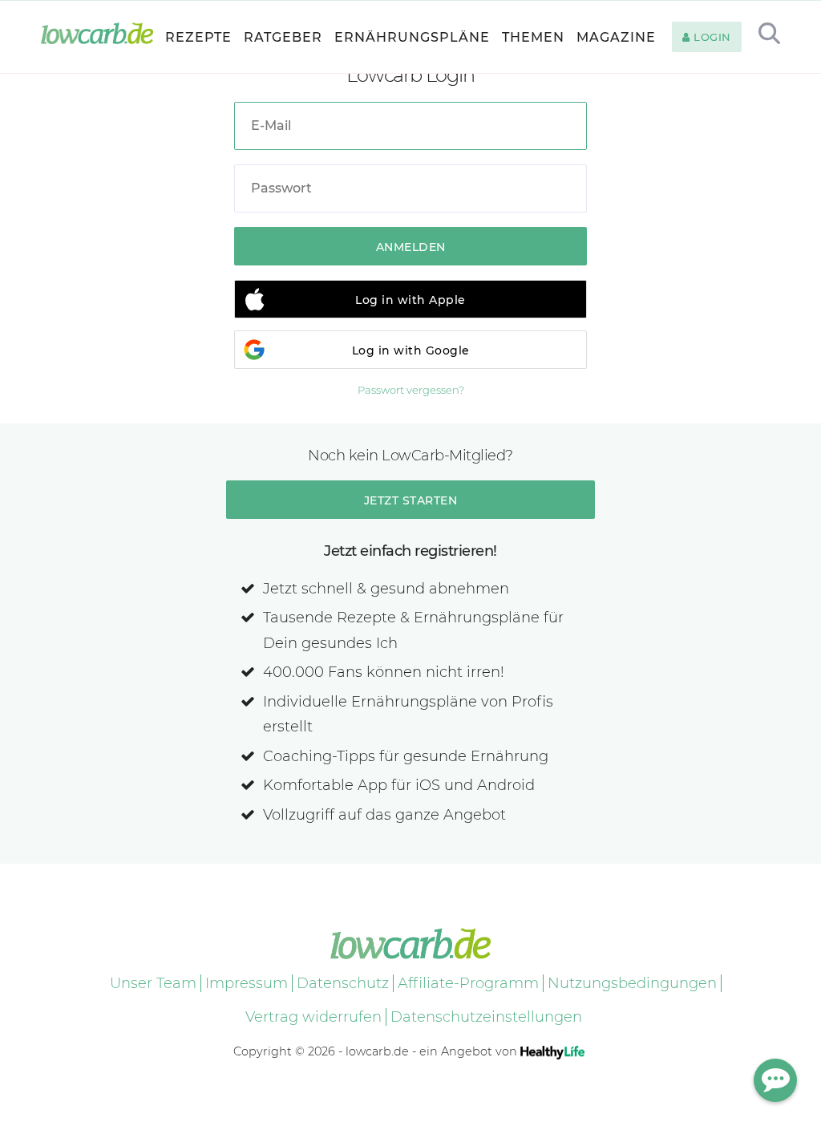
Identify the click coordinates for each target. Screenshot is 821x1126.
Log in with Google (411, 350)
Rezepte (198, 37)
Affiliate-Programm (468, 983)
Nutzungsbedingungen (632, 983)
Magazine (616, 37)
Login (710, 36)
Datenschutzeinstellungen (486, 1017)
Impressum (246, 983)
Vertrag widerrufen (313, 1017)
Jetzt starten (411, 500)
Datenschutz (343, 983)
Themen (533, 37)
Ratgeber (283, 37)
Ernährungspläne (412, 37)
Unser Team (153, 983)
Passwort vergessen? (411, 389)
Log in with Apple (410, 300)
